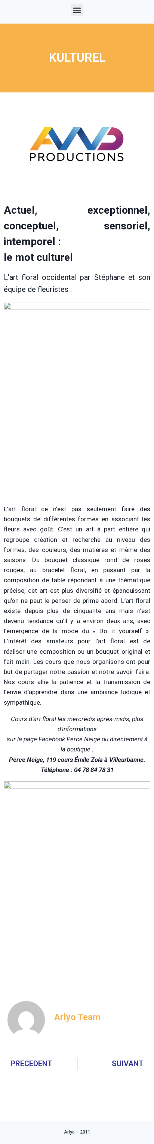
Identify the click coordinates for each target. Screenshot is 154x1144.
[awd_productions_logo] (77, 189)
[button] (77, 10)
